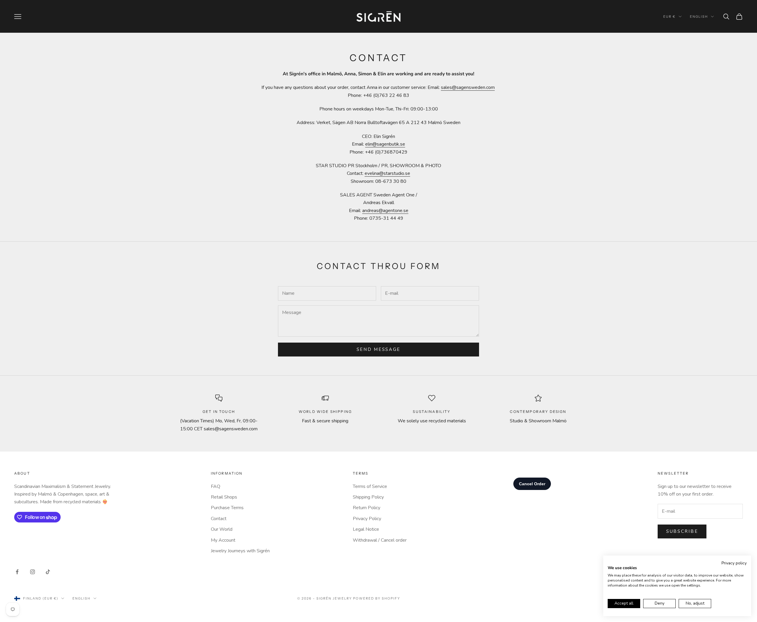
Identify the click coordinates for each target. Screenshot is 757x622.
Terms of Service (370, 486)
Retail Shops (224, 497)
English (699, 16)
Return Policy (366, 507)
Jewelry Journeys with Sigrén (240, 551)
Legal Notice (366, 529)
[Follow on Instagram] (32, 572)
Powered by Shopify (376, 598)
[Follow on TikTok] (48, 572)
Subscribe (682, 531)
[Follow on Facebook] (17, 572)
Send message (378, 349)
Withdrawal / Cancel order (380, 540)
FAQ (215, 486)
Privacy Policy (367, 518)
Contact (219, 518)
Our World (221, 529)
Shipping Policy (368, 497)
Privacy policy (734, 563)
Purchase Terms (227, 507)
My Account (223, 540)
